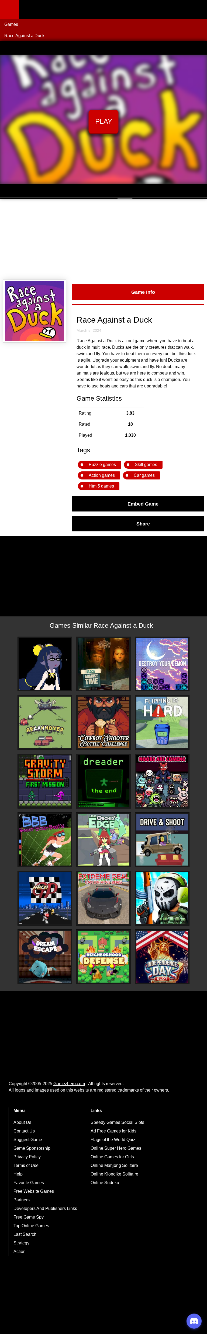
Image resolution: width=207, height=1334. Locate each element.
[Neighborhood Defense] (103, 957)
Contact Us (24, 1131)
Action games (102, 475)
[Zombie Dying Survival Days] (162, 898)
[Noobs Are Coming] (162, 781)
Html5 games (101, 486)
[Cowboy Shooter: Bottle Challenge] (103, 722)
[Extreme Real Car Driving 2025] (103, 898)
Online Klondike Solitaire (114, 1174)
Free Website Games (33, 1191)
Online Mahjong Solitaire (114, 1165)
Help (18, 1174)
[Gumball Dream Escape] (45, 957)
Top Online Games (31, 1225)
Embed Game (142, 503)
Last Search (24, 1234)
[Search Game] (198, 10)
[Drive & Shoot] (162, 840)
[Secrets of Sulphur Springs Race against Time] (103, 664)
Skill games (146, 464)
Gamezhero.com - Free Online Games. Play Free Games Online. (52, 9)
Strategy (21, 1243)
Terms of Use (26, 1165)
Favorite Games (28, 1182)
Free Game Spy (28, 1217)
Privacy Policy (27, 1157)
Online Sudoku (105, 1182)
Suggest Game (27, 1139)
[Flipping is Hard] (162, 722)
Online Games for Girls (112, 1157)
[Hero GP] (45, 898)
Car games (144, 475)
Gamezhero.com (69, 1083)
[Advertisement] (103, 239)
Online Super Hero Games (116, 1148)
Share (143, 523)
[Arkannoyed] (45, 722)
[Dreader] (103, 781)
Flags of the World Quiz (113, 1139)
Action (19, 1251)
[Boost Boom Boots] (45, 840)
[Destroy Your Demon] (162, 664)
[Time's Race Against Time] (45, 664)
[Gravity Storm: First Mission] (45, 781)
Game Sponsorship (31, 1148)
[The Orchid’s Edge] (103, 840)
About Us (22, 1122)
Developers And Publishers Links (45, 1208)
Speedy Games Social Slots (117, 1122)
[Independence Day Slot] (162, 957)
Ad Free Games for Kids (113, 1131)
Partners (21, 1200)
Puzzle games (102, 464)
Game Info (143, 292)
